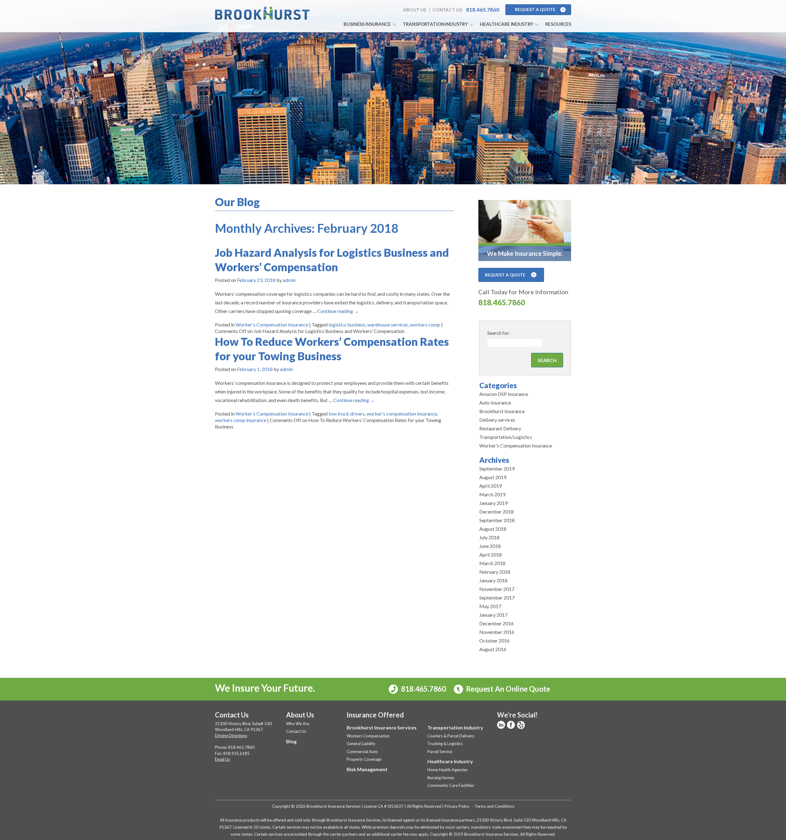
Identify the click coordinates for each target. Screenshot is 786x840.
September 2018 (497, 520)
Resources (558, 24)
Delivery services (497, 420)
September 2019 (497, 468)
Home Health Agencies (447, 769)
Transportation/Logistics (505, 437)
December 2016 (496, 623)
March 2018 (492, 563)
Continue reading (338, 311)
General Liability (361, 743)
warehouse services (387, 324)
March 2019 (492, 494)
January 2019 (493, 503)
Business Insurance (367, 24)
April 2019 (490, 486)
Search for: (498, 333)
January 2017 (493, 615)
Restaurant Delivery (500, 428)
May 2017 (490, 606)
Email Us (222, 759)
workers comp (425, 324)
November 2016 (496, 632)
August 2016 (492, 649)
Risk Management (367, 769)
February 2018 (494, 572)
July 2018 (489, 537)
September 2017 (497, 597)
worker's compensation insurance (402, 413)
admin (289, 280)
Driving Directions (231, 735)
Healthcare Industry (506, 24)
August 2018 (492, 529)
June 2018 (490, 546)
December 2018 (496, 511)
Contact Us (447, 9)
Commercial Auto (362, 751)
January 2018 (493, 580)
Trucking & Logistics (445, 743)
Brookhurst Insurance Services (382, 727)
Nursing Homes (440, 777)
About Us (414, 9)
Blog (291, 741)
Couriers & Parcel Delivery (450, 735)
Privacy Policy (457, 806)
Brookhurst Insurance (502, 411)
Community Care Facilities (450, 785)
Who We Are (297, 723)
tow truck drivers (347, 413)
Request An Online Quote (507, 688)
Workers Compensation (368, 735)
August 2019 (492, 477)
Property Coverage (364, 759)
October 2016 (494, 640)
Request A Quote (535, 9)
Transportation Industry (435, 24)
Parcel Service (439, 751)
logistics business (347, 324)
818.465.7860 (501, 302)
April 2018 (490, 554)
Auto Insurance (495, 402)
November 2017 (496, 589)
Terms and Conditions (494, 806)
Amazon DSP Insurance (503, 394)
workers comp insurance (240, 420)
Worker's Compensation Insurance (271, 324)
